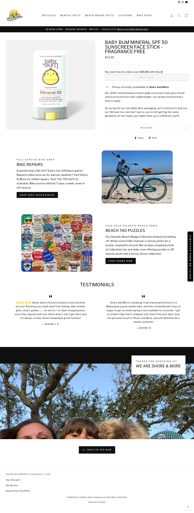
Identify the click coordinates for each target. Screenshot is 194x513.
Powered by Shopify (97, 502)
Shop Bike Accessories (37, 195)
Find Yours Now (121, 261)
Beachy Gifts (70, 15)
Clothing (125, 15)
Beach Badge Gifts (99, 15)
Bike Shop (144, 15)
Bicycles (49, 15)
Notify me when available (190, 256)
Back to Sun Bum (98, 450)
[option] (97, 29)
